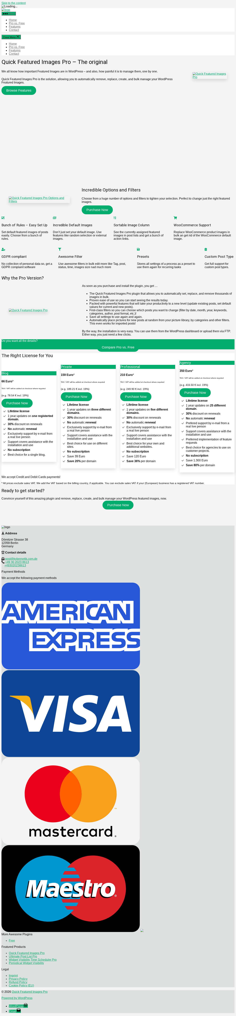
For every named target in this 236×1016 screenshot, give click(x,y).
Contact (14, 30)
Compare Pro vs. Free (118, 347)
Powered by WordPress (16, 998)
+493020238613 (15, 565)
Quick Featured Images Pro (27, 953)
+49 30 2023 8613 (17, 562)
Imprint (13, 975)
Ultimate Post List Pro (23, 956)
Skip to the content (13, 3)
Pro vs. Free (17, 23)
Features (14, 26)
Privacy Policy (18, 978)
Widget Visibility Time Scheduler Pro (33, 959)
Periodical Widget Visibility (26, 963)
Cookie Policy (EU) (21, 985)
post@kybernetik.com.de (21, 558)
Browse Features (18, 90)
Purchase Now (97, 210)
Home (13, 20)
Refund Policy (18, 982)
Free (12, 940)
